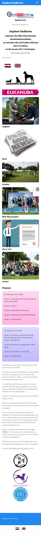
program (8, 57)
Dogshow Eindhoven (9, 518)
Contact (31, 448)
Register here (20, 20)
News (4, 159)
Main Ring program (10, 216)
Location (5, 184)
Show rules (7, 249)
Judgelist (6, 126)
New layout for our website (20, 506)
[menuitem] (17, 528)
